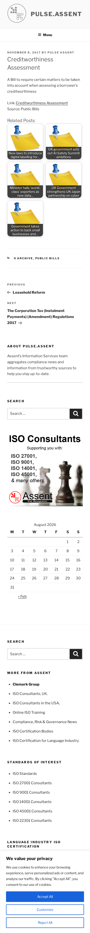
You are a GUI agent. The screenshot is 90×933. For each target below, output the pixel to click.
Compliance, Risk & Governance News (45, 722)
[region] (45, 892)
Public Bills (47, 258)
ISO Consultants (26, 694)
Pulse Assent (61, 52)
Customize (45, 909)
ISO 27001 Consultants (32, 783)
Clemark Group (26, 684)
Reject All (45, 922)
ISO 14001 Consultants (32, 802)
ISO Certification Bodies (33, 731)
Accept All (45, 896)
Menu (47, 35)
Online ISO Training (29, 712)
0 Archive (23, 258)
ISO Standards (25, 773)
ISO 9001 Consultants (31, 792)
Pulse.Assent (56, 14)
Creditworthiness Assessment (42, 103)
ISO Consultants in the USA (36, 703)
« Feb (22, 596)
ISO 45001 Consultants (32, 811)
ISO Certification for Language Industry (46, 741)
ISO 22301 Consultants (32, 820)
